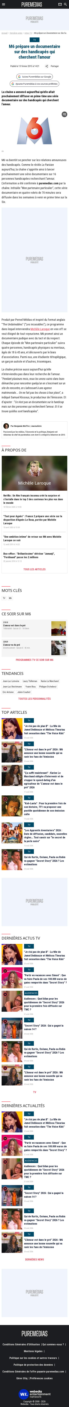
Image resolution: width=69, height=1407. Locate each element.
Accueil (5, 33)
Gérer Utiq (21, 1378)
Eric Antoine (8, 692)
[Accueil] (32, 4)
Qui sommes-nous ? (53, 1344)
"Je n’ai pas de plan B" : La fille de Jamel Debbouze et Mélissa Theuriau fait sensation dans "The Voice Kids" (44, 730)
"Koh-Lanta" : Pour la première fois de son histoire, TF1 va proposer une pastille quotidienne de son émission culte (45, 809)
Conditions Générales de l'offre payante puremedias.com (33, 1371)
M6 (10, 598)
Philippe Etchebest (47, 686)
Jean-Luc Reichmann (12, 686)
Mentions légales (33, 1351)
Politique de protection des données (33, 1364)
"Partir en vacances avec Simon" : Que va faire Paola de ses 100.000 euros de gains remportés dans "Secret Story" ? (45, 979)
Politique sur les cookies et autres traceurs (33, 1358)
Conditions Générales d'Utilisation (21, 1344)
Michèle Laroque (40, 329)
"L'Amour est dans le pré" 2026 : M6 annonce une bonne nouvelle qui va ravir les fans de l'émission (43, 753)
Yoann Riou (31, 686)
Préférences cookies (41, 1378)
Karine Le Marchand (50, 681)
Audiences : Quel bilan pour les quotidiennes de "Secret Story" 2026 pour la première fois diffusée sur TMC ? (44, 1004)
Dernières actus (16, 33)
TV (4, 598)
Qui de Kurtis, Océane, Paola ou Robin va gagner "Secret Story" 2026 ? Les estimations (44, 861)
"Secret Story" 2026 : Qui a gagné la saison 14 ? (43, 1027)
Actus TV (28, 33)
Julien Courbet (23, 692)
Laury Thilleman (30, 681)
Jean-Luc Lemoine (11, 681)
